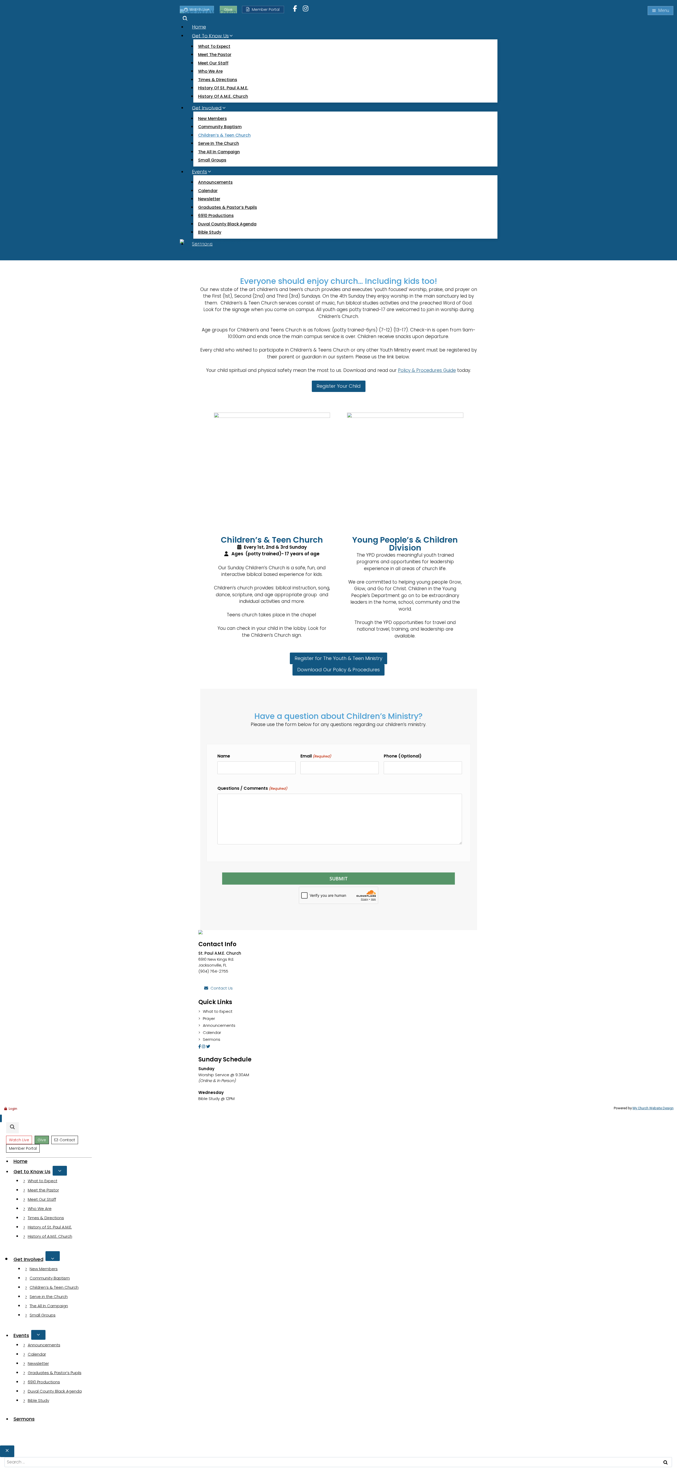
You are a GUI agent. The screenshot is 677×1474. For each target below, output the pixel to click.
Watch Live (19, 1140)
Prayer (209, 1018)
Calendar (208, 190)
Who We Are (210, 71)
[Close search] (7, 1451)
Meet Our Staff (213, 63)
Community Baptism (220, 127)
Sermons (211, 1039)
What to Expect (214, 46)
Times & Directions (217, 79)
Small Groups (212, 160)
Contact (67, 1140)
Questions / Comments (252, 788)
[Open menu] (660, 10)
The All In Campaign (219, 152)
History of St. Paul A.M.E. (223, 88)
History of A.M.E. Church (223, 96)
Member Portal (266, 9)
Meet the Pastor (214, 54)
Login (13, 1108)
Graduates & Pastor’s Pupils (227, 207)
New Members (212, 118)
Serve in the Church (218, 143)
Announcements (215, 182)
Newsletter (209, 199)
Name (223, 756)
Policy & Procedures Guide (427, 370)
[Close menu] (1, 1118)
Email (315, 756)
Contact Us (222, 988)
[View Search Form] (12, 1128)
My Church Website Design (653, 1108)
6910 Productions (216, 215)
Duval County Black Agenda (227, 224)
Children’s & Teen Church (224, 135)
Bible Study (209, 232)
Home (199, 27)
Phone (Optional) (403, 756)
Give (42, 1140)
